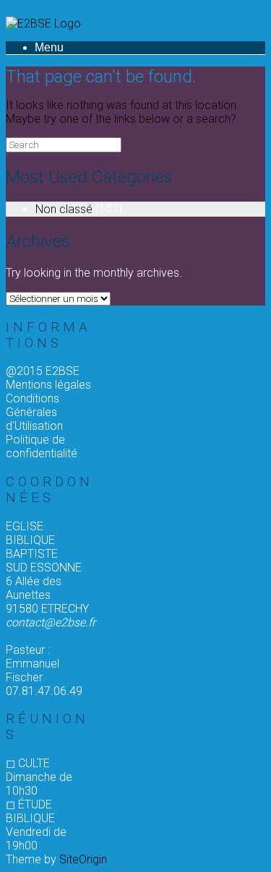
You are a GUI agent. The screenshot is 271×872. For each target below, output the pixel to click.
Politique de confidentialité (41, 446)
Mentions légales (48, 385)
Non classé (64, 209)
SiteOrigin (83, 859)
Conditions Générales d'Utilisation (34, 412)
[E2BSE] (43, 23)
